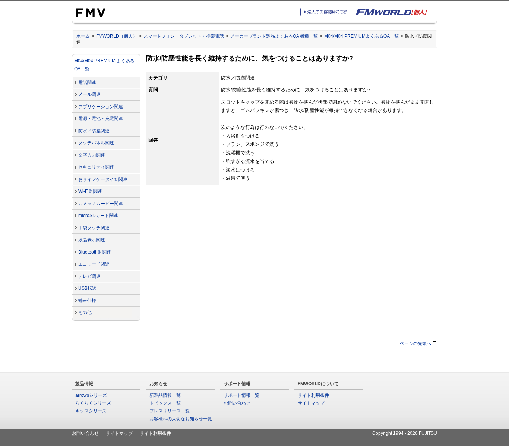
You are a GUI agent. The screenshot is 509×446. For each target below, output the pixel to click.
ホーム (83, 36)
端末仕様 (87, 300)
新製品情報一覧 (165, 395)
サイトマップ (311, 403)
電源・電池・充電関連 (100, 118)
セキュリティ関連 (96, 167)
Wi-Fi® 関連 (90, 191)
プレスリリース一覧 (169, 411)
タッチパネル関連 (96, 142)
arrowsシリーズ (91, 395)
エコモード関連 (94, 264)
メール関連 (89, 94)
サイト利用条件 (313, 395)
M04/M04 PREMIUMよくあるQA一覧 (361, 36)
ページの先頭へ (415, 343)
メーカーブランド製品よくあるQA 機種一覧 (274, 36)
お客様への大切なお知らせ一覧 (180, 418)
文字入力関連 (91, 155)
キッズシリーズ (91, 411)
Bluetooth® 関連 (94, 252)
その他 (85, 312)
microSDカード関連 (98, 215)
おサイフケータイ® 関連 (102, 179)
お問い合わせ (237, 403)
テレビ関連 (89, 276)
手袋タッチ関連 (94, 227)
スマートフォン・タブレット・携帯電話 (183, 36)
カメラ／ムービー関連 (100, 203)
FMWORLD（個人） (116, 36)
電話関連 (87, 82)
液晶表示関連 (91, 239)
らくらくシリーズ (93, 403)
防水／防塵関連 (94, 131)
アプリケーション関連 (100, 106)
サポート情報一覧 (241, 395)
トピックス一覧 (165, 403)
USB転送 (87, 288)
